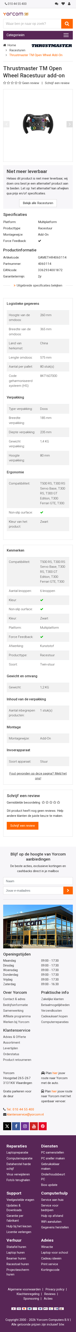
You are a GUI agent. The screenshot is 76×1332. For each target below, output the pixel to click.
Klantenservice (16, 1030)
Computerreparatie (20, 1158)
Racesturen (17, 50)
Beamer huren (16, 1258)
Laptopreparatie (17, 1152)
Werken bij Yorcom (16, 1022)
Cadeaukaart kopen (54, 1016)
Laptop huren (16, 1252)
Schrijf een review (57, 83)
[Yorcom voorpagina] (15, 14)
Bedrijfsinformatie (15, 1005)
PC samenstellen (52, 1152)
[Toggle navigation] (66, 35)
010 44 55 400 (17, 3)
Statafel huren (16, 1247)
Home (11, 45)
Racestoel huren (18, 1264)
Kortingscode (50, 1270)
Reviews (50, 1294)
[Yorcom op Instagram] (25, 1126)
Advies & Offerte (14, 1037)
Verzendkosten (51, 1011)
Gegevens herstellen (55, 1227)
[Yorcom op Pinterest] (43, 1126)
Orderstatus (11, 1054)
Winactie (47, 1247)
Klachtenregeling (28, 1294)
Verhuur (14, 1240)
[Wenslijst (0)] (63, 3)
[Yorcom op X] (7, 1126)
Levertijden (10, 1048)
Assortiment (11, 1042)
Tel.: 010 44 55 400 (20, 1109)
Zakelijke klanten (52, 999)
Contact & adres (14, 999)
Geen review (31, 83)
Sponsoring (31, 1298)
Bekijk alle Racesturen (38, 203)
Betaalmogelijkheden (55, 1005)
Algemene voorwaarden (24, 1289)
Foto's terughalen (18, 1180)
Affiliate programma (17, 1016)
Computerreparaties (55, 1022)
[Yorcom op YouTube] (34, 1126)
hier (55, 1073)
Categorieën (15, 35)
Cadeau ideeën (51, 1258)
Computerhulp (54, 1193)
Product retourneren (17, 1060)
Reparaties (17, 1146)
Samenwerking (13, 1011)
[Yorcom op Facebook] (16, 1126)
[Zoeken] (67, 24)
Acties (48, 1298)
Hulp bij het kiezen (19, 1226)
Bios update (49, 1185)
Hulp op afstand (52, 1216)
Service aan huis (52, 1200)
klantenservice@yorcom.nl (25, 1114)
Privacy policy (55, 1289)
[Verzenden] (68, 890)
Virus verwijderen (18, 1174)
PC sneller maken (53, 1158)
